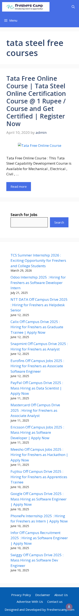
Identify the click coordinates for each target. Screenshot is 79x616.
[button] (73, 7)
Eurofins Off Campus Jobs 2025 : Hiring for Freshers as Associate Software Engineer (37, 366)
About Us (61, 595)
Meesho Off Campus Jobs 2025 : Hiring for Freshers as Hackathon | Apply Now (39, 454)
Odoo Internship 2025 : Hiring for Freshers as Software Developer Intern (38, 282)
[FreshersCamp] (26, 7)
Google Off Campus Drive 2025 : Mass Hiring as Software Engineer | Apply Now (39, 499)
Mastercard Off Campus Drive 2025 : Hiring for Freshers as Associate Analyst (35, 410)
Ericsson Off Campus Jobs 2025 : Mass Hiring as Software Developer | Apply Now (37, 432)
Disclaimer (42, 595)
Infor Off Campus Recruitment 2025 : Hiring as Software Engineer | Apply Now (39, 538)
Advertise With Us (30, 601)
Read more (19, 186)
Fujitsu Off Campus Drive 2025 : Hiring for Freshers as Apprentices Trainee (39, 476)
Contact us (55, 601)
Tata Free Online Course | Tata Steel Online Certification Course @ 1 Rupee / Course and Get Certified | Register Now (36, 101)
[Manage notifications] (69, 606)
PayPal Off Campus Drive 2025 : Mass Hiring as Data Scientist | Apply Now (37, 388)
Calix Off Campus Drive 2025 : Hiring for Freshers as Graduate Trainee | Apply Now (37, 327)
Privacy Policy (21, 595)
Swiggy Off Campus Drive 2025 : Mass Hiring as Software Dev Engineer (37, 560)
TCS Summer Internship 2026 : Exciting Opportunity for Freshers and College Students (38, 260)
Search (59, 222)
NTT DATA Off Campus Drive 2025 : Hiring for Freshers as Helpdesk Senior (39, 305)
